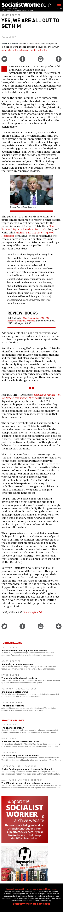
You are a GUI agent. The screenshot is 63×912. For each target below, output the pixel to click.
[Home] (26, 5)
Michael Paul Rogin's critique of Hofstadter (27, 234)
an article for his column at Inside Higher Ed (24, 49)
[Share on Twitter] (4, 61)
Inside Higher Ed (32, 612)
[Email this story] (41, 61)
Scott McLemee (11, 15)
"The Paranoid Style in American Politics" (27, 227)
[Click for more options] (59, 61)
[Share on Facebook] (22, 61)
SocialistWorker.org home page (31, 903)
